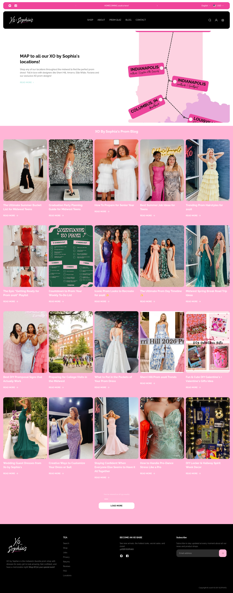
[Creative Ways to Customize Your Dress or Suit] (71, 441)
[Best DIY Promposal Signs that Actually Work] (25, 353)
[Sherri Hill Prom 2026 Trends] (162, 353)
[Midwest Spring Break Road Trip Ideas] (208, 267)
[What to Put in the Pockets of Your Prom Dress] (116, 353)
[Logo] (21, 20)
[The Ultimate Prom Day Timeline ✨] (162, 267)
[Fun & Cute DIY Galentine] (208, 353)
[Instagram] (10, 6)
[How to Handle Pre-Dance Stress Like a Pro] (162, 441)
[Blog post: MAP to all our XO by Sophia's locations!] (173, 77)
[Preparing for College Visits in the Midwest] (71, 353)
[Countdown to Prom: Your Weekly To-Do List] (71, 267)
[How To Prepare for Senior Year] (116, 181)
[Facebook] (16, 6)
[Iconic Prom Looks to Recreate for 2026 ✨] (116, 267)
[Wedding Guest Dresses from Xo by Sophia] (25, 441)
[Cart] (223, 20)
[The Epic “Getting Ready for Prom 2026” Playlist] (25, 267)
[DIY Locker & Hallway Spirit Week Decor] (208, 441)
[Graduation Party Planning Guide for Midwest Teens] (71, 181)
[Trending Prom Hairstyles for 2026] (208, 181)
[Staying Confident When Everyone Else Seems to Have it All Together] (116, 441)
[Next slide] (157, 5)
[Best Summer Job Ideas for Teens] (162, 181)
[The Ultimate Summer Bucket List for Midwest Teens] (25, 181)
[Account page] (216, 20)
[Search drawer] (210, 20)
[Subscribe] (223, 553)
